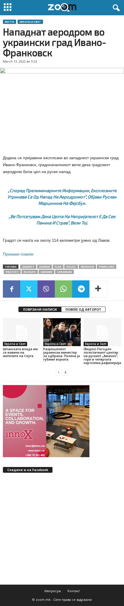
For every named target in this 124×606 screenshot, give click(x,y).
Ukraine (46, 272)
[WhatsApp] (63, 289)
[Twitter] (28, 289)
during (44, 267)
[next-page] (65, 372)
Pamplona (106, 267)
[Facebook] (11, 289)
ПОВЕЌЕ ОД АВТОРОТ (83, 309)
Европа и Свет (30, 22)
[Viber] (46, 289)
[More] (98, 289)
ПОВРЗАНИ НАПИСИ (40, 309)
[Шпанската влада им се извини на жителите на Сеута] (21, 332)
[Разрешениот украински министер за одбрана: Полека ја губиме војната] (62, 332)
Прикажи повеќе (18, 254)
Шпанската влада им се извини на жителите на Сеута (20, 352)
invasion (87, 267)
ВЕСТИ (9, 22)
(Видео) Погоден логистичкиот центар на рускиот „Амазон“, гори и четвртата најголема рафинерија (102, 356)
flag (58, 267)
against (28, 267)
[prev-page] (58, 372)
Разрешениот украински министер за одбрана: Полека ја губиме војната (61, 354)
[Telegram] (80, 289)
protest (12, 272)
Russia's (30, 272)
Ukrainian (64, 272)
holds (71, 267)
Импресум (52, 591)
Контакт (73, 591)
